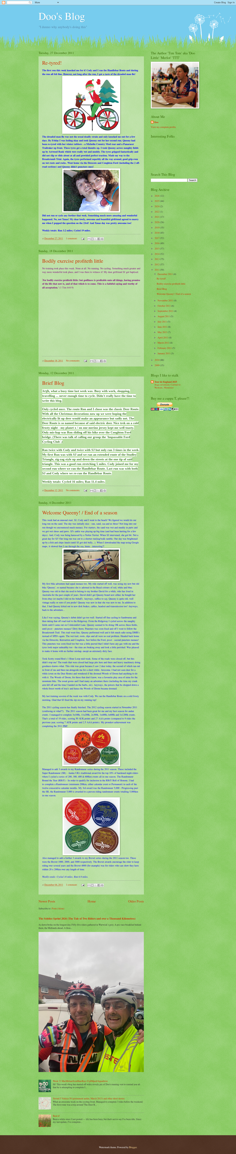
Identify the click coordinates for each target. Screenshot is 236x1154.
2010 (157, 360)
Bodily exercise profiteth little (72, 260)
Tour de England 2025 (165, 382)
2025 (157, 201)
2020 (157, 222)
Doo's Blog (62, 16)
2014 (157, 253)
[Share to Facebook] (99, 239)
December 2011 (165, 274)
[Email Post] (82, 238)
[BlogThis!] (92, 239)
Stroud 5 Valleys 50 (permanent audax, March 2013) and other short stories (89, 1098)
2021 (157, 216)
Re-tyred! (52, 62)
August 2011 (164, 316)
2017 (157, 238)
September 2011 (166, 311)
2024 (157, 206)
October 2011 (164, 305)
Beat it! (56, 1115)
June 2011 (163, 326)
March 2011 (164, 342)
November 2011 (166, 300)
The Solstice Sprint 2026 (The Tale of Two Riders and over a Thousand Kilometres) (87, 918)
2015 (157, 248)
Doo (156, 122)
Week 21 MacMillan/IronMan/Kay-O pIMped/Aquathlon (80, 1081)
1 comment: (72, 238)
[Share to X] (95, 239)
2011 (157, 269)
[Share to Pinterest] (102, 239)
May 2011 (163, 332)
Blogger (133, 1147)
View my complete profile (163, 127)
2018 (157, 232)
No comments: (73, 360)
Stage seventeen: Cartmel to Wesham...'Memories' (167, 386)
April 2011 (163, 337)
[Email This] (89, 239)
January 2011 (164, 353)
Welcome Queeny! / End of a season (79, 512)
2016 (157, 243)
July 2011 (162, 321)
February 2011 (165, 348)
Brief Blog (53, 382)
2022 (157, 211)
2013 (157, 259)
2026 (157, 195)
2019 (157, 227)
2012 (157, 264)
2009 (157, 365)
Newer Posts (47, 901)
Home (92, 901)
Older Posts (136, 901)
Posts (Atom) (58, 908)
